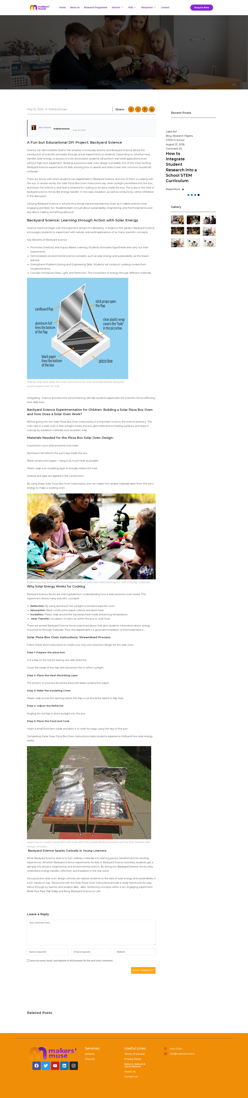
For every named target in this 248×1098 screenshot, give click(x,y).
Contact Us (131, 1076)
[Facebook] (36, 1066)
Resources (147, 7)
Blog (168, 135)
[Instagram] (74, 1066)
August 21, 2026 (175, 144)
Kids (130, 7)
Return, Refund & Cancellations (134, 1065)
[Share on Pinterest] (145, 109)
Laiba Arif (171, 131)
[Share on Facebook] (131, 109)
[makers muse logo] (53, 1053)
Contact (165, 7)
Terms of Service (134, 1053)
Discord (89, 1059)
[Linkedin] (64, 1066)
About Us (130, 1071)
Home (62, 7)
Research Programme (95, 7)
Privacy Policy (132, 1059)
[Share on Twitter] (138, 109)
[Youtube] (55, 1066)
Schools (116, 7)
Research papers (183, 135)
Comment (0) (174, 148)
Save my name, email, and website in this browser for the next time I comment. (71, 960)
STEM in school (175, 140)
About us (75, 7)
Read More (173, 189)
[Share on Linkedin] (152, 109)
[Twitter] (46, 1066)
